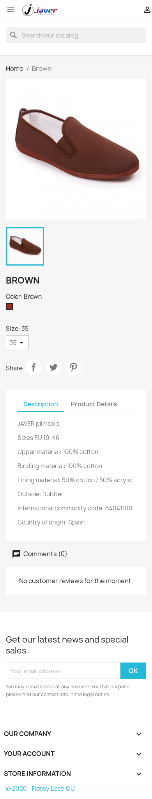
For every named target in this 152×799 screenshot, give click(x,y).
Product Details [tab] (94, 404)
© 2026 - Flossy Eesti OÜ (40, 789)
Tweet (53, 367)
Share (33, 367)
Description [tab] (40, 404)
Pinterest (73, 367)
